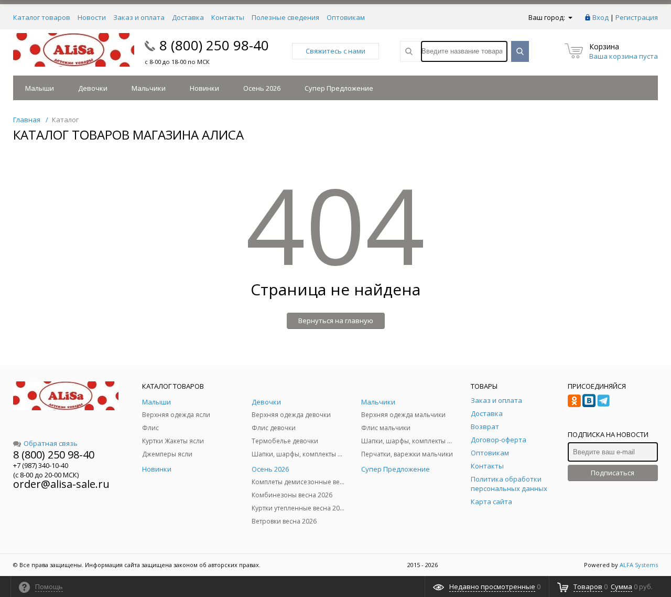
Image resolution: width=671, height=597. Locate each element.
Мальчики (149, 88)
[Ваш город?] (569, 17)
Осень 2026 (261, 88)
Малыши (39, 88)
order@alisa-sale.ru (61, 484)
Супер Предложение (339, 88)
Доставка (188, 17)
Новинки (204, 88)
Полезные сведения (285, 17)
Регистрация (636, 17)
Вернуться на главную (335, 320)
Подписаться (612, 472)
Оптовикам (346, 17)
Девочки (92, 88)
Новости (92, 17)
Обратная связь (51, 443)
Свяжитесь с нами (335, 51)
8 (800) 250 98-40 (214, 45)
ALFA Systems (639, 565)
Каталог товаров (41, 17)
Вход (600, 17)
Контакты (227, 17)
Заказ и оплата (139, 17)
